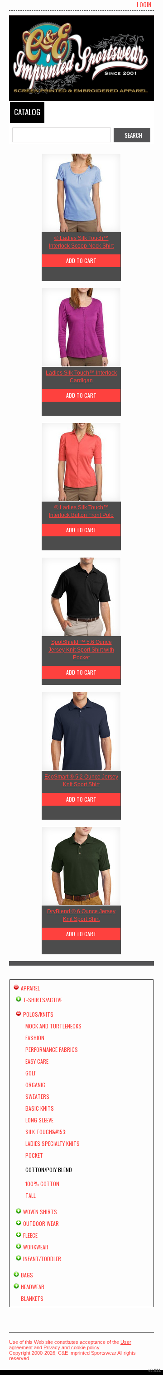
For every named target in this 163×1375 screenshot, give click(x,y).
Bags (27, 1275)
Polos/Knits (38, 1014)
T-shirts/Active (42, 1000)
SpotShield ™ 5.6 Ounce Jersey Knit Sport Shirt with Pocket (81, 650)
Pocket (34, 1155)
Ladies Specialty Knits (52, 1143)
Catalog (27, 111)
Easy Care (36, 1061)
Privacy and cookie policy (71, 1347)
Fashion (34, 1038)
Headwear (32, 1287)
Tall (30, 1195)
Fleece (30, 1235)
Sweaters (37, 1096)
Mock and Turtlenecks (53, 1026)
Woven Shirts (40, 1211)
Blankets (32, 1298)
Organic (35, 1085)
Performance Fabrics (51, 1049)
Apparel (30, 988)
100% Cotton (42, 1183)
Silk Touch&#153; (46, 1132)
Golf (30, 1073)
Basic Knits (39, 1108)
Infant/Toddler (42, 1258)
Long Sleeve (39, 1120)
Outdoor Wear (41, 1223)
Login (144, 4)
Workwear (35, 1247)
